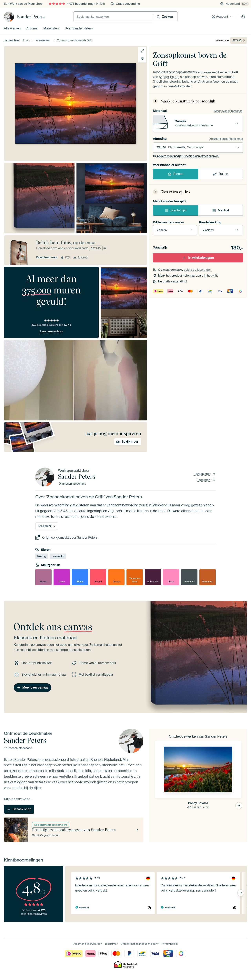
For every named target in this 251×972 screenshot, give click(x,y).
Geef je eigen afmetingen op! (188, 156)
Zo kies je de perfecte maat (226, 139)
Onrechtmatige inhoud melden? (139, 944)
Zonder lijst (178, 210)
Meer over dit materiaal (228, 111)
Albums (31, 28)
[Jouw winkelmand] (243, 17)
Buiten (223, 174)
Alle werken (12, 28)
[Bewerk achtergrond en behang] (142, 58)
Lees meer (204, 480)
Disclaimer (111, 944)
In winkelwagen (201, 257)
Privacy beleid (169, 944)
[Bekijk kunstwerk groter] (142, 51)
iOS (67, 257)
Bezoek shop (203, 474)
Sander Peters (31, 16)
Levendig (58, 556)
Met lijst (223, 210)
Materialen (51, 28)
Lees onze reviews (51, 331)
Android (83, 257)
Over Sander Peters (79, 28)
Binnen (178, 174)
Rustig (41, 556)
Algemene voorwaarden (88, 944)
